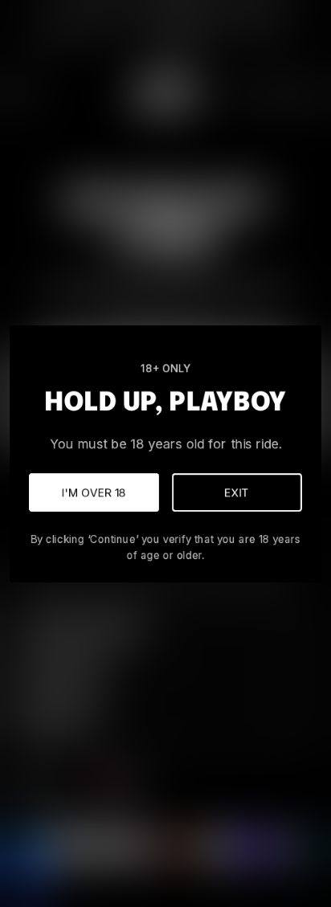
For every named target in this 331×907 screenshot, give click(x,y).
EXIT (237, 492)
